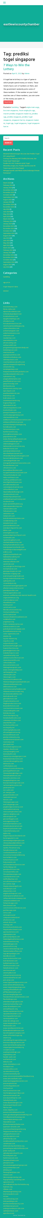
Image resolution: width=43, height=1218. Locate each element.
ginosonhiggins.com (10, 819)
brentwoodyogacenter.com (14, 1042)
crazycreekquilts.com (11, 710)
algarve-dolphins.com (11, 814)
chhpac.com (7, 1189)
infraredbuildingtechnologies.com (16, 456)
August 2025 (7, 199)
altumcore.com (9, 920)
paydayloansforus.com (11, 355)
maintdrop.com (9, 395)
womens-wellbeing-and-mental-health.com (19, 595)
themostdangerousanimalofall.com (16, 682)
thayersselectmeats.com (12, 929)
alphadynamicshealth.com (13, 1153)
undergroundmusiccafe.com (13, 1208)
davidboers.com (9, 956)
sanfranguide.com (10, 672)
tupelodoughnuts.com (11, 540)
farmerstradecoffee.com (12, 951)
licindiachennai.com (10, 316)
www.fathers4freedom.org (13, 985)
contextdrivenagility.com (13, 761)
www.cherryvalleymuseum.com (14, 439)
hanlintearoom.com (10, 1158)
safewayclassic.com (10, 359)
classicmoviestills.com (11, 660)
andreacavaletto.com (11, 626)
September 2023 (9, 233)
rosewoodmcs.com (10, 1069)
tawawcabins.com (10, 508)
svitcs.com (7, 912)
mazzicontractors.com (11, 1090)
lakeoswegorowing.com (12, 1177)
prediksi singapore (14, 117)
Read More (8, 102)
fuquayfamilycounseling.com (14, 1179)
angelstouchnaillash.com (12, 554)
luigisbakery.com (9, 1054)
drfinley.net (7, 1170)
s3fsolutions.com (9, 468)
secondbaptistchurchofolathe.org (16, 1184)
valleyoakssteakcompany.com (14, 898)
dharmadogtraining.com (12, 1191)
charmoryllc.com (9, 674)
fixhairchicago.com (10, 903)
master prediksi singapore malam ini (17, 113)
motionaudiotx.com (10, 1194)
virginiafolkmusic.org (11, 597)
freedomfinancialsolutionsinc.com (16, 997)
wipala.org (7, 636)
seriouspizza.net (9, 915)
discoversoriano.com (11, 665)
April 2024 (6, 216)
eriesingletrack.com (10, 533)
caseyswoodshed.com (11, 900)
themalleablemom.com (12, 775)
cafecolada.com (9, 662)
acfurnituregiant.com (11, 331)
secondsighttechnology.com (14, 566)
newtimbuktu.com (10, 340)
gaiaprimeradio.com (10, 795)
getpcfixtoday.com (10, 383)
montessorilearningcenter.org (14, 1129)
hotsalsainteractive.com (12, 323)
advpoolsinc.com (9, 891)
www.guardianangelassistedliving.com (17, 1114)
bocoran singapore (10, 110)
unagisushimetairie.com (12, 379)
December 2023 (8, 226)
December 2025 (8, 190)
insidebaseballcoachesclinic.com (15, 1141)
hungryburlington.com (11, 780)
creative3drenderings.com (13, 949)
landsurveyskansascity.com (13, 1011)
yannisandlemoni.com (11, 525)
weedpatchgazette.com (12, 528)
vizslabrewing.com (10, 521)
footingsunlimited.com (12, 1016)
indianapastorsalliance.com (13, 896)
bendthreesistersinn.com (12, 845)
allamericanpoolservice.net (13, 588)
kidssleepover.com (10, 350)
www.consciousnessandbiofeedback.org (18, 1076)
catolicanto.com (9, 607)
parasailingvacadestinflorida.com (15, 1148)
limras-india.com (9, 309)
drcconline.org (8, 884)
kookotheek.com (10, 410)
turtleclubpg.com (9, 867)
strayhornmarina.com (11, 701)
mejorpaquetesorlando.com (13, 547)
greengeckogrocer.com (12, 571)
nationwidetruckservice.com (14, 864)
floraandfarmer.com (10, 465)
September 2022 (9, 262)
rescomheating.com (10, 1199)
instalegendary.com (10, 369)
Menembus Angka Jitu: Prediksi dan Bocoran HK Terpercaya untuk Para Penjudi (19, 167)
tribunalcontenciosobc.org (13, 691)
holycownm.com (9, 862)
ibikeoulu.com (8, 763)
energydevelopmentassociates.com (17, 463)
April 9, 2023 (17, 73)
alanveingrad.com (10, 816)
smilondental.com (10, 559)
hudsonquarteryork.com (12, 1105)
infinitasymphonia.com (11, 730)
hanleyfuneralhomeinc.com (13, 545)
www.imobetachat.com (12, 958)
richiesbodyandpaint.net (12, 314)
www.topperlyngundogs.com (14, 987)
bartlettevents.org (10, 432)
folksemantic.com (10, 511)
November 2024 (8, 207)
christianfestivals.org (11, 809)
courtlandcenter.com (11, 876)
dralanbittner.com (10, 523)
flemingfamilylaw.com (11, 1172)
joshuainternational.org (12, 975)
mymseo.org (7, 1187)
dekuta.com (7, 1062)
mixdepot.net (8, 1066)
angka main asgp (32, 107)
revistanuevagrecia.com (12, 747)
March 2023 (7, 248)
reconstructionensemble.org (14, 855)
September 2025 (9, 197)
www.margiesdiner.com (12, 1023)
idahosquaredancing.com (12, 506)
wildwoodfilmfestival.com (13, 422)
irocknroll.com (8, 501)
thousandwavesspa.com (12, 874)
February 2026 (8, 185)
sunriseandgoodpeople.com (13, 840)
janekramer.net (9, 787)
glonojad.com (8, 744)
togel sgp (9, 123)
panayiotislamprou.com (12, 412)
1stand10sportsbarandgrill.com (14, 549)
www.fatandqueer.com (12, 1006)
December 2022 (8, 255)
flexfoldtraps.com (10, 999)
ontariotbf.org (8, 367)
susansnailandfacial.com (12, 977)
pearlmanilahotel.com (11, 393)
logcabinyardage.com (11, 953)
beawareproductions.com (13, 759)
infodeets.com (8, 321)
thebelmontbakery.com (12, 357)
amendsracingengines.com (13, 1001)
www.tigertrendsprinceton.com (15, 982)
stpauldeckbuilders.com (12, 1013)
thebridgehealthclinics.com (13, 939)
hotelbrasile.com (9, 427)
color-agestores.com (11, 634)
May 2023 (6, 243)
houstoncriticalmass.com (12, 679)
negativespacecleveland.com (14, 836)
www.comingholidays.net (12, 670)
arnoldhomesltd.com (11, 484)
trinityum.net (8, 1088)
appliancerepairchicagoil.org (14, 364)
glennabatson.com (10, 698)
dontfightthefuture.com (12, 482)
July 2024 (6, 209)
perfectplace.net (9, 614)
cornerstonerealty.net (11, 1074)
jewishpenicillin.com (10, 590)
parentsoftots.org (10, 946)
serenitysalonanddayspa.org (13, 326)
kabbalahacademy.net (11, 557)
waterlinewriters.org (11, 941)
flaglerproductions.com (12, 703)
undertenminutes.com (11, 333)
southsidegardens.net (11, 1086)
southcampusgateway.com (13, 415)
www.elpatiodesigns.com (12, 1102)
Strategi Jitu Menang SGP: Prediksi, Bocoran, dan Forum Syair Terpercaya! (19, 159)
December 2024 (8, 204)
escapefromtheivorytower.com (15, 472)
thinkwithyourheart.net (12, 496)
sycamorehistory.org (11, 1071)
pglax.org (6, 833)
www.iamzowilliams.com (12, 1078)
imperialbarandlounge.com (13, 492)
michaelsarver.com (10, 569)
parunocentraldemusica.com (14, 1112)
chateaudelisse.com (10, 417)
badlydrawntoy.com (10, 963)
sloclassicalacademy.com (12, 694)
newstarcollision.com (11, 561)
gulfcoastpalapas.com (11, 937)
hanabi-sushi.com (9, 1057)
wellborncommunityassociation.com (17, 420)
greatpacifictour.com (11, 869)
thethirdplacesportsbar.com (13, 1093)
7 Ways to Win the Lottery (16, 67)
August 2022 (7, 264)
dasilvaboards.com (10, 696)
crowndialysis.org (9, 583)
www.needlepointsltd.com (13, 1028)
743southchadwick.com (12, 475)
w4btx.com (7, 552)
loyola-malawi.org (10, 638)
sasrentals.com (8, 564)
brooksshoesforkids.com (12, 927)
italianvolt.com (9, 516)
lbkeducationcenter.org (12, 609)
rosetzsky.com (8, 742)
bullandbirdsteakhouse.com (13, 1030)
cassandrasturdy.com (11, 655)
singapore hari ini (18, 120)
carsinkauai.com (9, 1143)
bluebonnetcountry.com (12, 388)
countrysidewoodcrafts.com (14, 362)
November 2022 (8, 257)
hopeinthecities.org (10, 648)
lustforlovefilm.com (10, 725)
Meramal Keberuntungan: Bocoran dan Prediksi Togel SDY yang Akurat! (21, 155)
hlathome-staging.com (11, 573)
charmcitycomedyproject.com (14, 756)
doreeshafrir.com (9, 754)
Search (8, 142)
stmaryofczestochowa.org (13, 768)
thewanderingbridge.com (12, 773)
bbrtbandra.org (9, 386)
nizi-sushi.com (8, 790)
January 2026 (7, 187)
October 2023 (8, 231)
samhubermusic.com (10, 1211)
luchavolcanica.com (10, 860)
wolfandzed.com (9, 1059)
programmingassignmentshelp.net (16, 347)
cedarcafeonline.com (11, 328)
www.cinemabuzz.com (11, 1064)
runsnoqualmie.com (10, 1018)
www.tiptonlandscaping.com (14, 1045)
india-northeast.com (11, 477)
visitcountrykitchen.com (12, 811)
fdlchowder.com (9, 1025)
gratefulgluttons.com (11, 650)
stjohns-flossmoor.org (11, 848)
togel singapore (20, 123)
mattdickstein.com (10, 961)
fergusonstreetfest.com (12, 1131)
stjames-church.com (10, 749)
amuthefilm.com (9, 723)
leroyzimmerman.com (11, 1167)
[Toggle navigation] (4, 2)
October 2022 (8, 260)
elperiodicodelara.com (12, 311)
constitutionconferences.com (14, 908)
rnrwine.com (7, 1175)
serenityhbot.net (9, 973)
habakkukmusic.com (10, 968)
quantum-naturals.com (11, 1126)
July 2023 (6, 238)
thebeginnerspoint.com (12, 667)
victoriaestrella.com (10, 872)
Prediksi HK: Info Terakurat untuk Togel (16, 163)
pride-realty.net (9, 1151)
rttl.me (5, 1196)
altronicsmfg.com (9, 343)
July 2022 (6, 267)
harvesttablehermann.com (13, 458)
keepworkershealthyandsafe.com (15, 371)
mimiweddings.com (10, 1201)
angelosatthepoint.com (12, 893)
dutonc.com (7, 799)
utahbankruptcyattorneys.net (14, 499)
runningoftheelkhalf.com (12, 989)
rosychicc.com (8, 641)
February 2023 (8, 250)
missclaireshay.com (10, 307)
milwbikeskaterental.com (12, 826)
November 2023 (8, 228)
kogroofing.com (9, 403)
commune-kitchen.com (12, 720)
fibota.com (7, 1107)
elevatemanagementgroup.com (15, 1165)
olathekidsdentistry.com (12, 542)
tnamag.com (8, 924)
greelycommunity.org (11, 737)
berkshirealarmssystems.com (13, 518)
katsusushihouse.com (11, 735)
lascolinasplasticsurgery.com (14, 1033)
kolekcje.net (8, 605)
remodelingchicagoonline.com (14, 1040)
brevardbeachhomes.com (12, 470)
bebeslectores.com (10, 448)
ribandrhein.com (9, 602)
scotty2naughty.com (11, 751)
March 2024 (7, 219)
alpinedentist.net (9, 405)
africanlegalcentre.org (11, 732)
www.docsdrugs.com (11, 1021)
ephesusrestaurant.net (11, 1095)
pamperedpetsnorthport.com (14, 535)
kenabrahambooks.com (12, 718)
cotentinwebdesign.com (12, 441)
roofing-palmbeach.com (12, 480)
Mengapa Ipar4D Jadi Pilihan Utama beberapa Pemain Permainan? (21, 171)
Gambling (15, 107)
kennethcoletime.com (11, 778)
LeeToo (28, 1215)
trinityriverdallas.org (10, 612)
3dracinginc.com (9, 677)
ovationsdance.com (10, 600)
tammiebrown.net (10, 797)
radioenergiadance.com (12, 407)
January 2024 (7, 223)
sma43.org (7, 1038)
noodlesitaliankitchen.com (13, 374)
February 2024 (8, 221)
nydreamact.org (9, 376)
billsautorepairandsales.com (13, 1124)
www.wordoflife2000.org (13, 504)
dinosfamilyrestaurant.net (13, 453)
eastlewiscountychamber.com (14, 689)
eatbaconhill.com (9, 345)
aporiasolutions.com (11, 932)
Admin (27, 73)
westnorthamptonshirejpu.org (14, 424)
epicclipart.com (9, 391)
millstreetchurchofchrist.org (13, 1146)
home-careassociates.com (13, 624)
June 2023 (6, 240)
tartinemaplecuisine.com (12, 785)
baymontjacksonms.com (12, 828)
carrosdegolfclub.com (11, 460)
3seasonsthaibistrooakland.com (15, 617)
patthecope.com (9, 910)
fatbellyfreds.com (10, 1100)
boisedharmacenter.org (12, 631)
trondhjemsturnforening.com (14, 1117)
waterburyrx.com (9, 888)
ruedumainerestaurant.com (13, 739)
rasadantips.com (9, 338)
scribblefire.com (9, 619)
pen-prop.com (8, 980)
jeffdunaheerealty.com (12, 992)
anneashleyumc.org (10, 1009)
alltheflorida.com (9, 1139)
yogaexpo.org (8, 622)
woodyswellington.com (12, 1098)
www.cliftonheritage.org (12, 1035)
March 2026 (7, 183)
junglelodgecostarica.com (13, 807)
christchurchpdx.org (10, 715)
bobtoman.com (9, 398)
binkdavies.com (9, 713)
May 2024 (6, 214)
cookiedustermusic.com (12, 852)
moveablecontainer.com (12, 434)
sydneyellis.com (9, 581)
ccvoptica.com (9, 1050)
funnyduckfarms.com (11, 1160)
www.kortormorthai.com (12, 1004)
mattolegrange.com (10, 804)
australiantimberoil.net (11, 451)
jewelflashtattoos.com (12, 381)
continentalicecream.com (13, 708)
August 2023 (7, 236)
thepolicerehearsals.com (12, 684)
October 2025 (8, 195)
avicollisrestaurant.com (12, 881)
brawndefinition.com (11, 706)
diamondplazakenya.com (12, 1119)
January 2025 (7, 202)
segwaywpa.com (9, 934)
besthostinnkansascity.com (13, 1203)
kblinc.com (7, 530)
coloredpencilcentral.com (13, 487)
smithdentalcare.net (10, 1206)
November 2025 (8, 192)
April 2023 (6, 245)
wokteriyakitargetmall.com (13, 576)
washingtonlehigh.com (11, 1052)
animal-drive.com (9, 922)
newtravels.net (9, 352)
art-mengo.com (9, 792)
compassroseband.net (11, 917)
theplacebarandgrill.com (12, 886)
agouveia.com (8, 1182)
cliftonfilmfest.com (10, 489)
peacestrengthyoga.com (12, 994)
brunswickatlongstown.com (13, 783)
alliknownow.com (10, 686)
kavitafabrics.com (10, 857)
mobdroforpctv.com (11, 653)
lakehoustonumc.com (11, 965)
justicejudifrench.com (11, 771)
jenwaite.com (8, 1163)
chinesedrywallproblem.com (14, 843)
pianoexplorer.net (10, 1083)
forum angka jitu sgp (27, 110)
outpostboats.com (10, 643)
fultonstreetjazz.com (11, 429)
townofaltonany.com (11, 831)
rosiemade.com (9, 537)
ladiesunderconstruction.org (14, 446)
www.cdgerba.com (10, 1110)
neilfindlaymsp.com (10, 879)
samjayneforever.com (11, 1134)
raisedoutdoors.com (11, 494)
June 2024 (6, 211)
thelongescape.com (10, 802)
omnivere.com (8, 335)
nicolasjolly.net (9, 727)
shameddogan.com (10, 944)
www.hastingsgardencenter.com (15, 1081)
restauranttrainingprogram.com (15, 585)
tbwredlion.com (9, 1122)
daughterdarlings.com (11, 319)
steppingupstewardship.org (13, 1047)
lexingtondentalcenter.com (13, 578)
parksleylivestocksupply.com (14, 629)
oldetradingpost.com (11, 444)
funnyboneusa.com (10, 850)
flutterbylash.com (10, 1155)
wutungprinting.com (11, 821)
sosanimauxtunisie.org (11, 400)
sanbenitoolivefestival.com (13, 658)
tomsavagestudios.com (12, 593)
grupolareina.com (9, 436)
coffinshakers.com (10, 766)
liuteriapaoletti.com (11, 838)
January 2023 (7, 252)
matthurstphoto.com (11, 1136)
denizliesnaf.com (9, 905)
